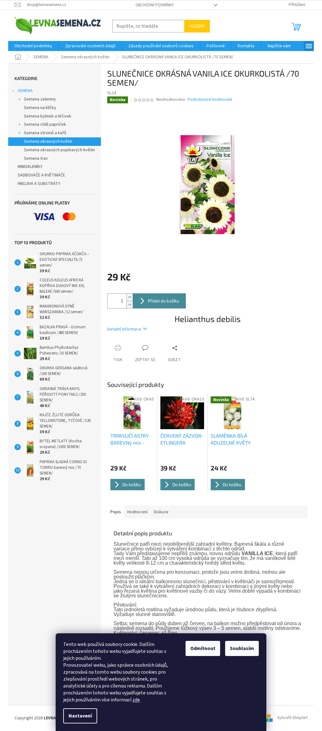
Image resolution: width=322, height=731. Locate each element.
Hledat (197, 26)
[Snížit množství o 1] (129, 304)
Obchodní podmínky (155, 5)
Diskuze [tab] (161, 512)
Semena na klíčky (40, 108)
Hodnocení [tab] (137, 512)
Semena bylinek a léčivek (47, 116)
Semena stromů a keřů (45, 133)
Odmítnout (202, 648)
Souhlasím (242, 648)
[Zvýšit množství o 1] (129, 297)
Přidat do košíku (163, 300)
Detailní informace (124, 329)
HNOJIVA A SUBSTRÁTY (39, 184)
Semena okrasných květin (48, 141)
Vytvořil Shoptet (292, 718)
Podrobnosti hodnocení (210, 100)
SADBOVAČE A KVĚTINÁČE (41, 175)
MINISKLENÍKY (30, 167)
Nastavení (80, 715)
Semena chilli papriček (45, 124)
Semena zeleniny (40, 99)
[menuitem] (33, 46)
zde (136, 699)
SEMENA (25, 91)
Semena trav (36, 158)
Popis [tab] (115, 512)
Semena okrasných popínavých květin (59, 150)
